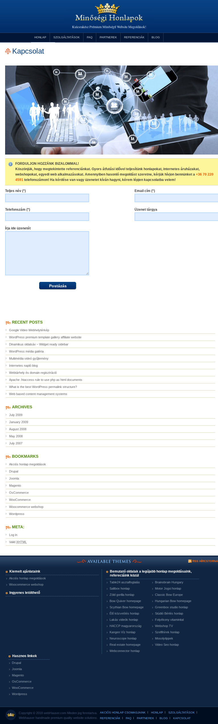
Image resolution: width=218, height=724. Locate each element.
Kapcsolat (181, 718)
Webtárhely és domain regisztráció (33, 372)
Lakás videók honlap (124, 619)
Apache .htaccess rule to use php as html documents (45, 379)
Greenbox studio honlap (171, 607)
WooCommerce (20, 499)
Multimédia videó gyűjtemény (29, 358)
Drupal (13, 471)
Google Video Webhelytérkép (29, 330)
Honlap (40, 37)
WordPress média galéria (26, 351)
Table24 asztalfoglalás (125, 582)
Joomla (14, 478)
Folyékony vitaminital (169, 619)
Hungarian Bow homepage (173, 601)
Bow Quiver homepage (125, 601)
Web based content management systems (38, 394)
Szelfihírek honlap (167, 632)
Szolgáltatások (66, 37)
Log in (13, 535)
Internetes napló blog (23, 365)
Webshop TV (164, 626)
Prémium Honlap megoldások (109, 16)
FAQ (90, 37)
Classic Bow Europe (169, 594)
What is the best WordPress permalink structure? (43, 387)
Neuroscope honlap (123, 638)
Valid (18, 542)
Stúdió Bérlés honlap (169, 613)
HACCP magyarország (125, 626)
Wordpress (16, 514)
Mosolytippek (164, 638)
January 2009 (18, 422)
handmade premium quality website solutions (66, 717)
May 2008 (16, 436)
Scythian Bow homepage (127, 607)
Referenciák (134, 37)
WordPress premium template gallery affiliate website (45, 337)
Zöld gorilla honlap (122, 594)
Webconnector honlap (125, 651)
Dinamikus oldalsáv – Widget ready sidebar (38, 344)
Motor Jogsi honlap (168, 588)
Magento (15, 485)
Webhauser (27, 717)
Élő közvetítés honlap (124, 613)
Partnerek (108, 37)
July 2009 (15, 415)
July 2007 (15, 443)
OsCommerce (19, 492)
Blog (156, 37)
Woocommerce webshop (26, 506)
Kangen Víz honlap (122, 632)
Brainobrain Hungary (169, 582)
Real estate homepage (125, 644)
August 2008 (17, 429)
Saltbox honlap (120, 588)
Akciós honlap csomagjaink (123, 712)
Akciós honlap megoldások (27, 464)
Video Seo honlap (167, 644)
